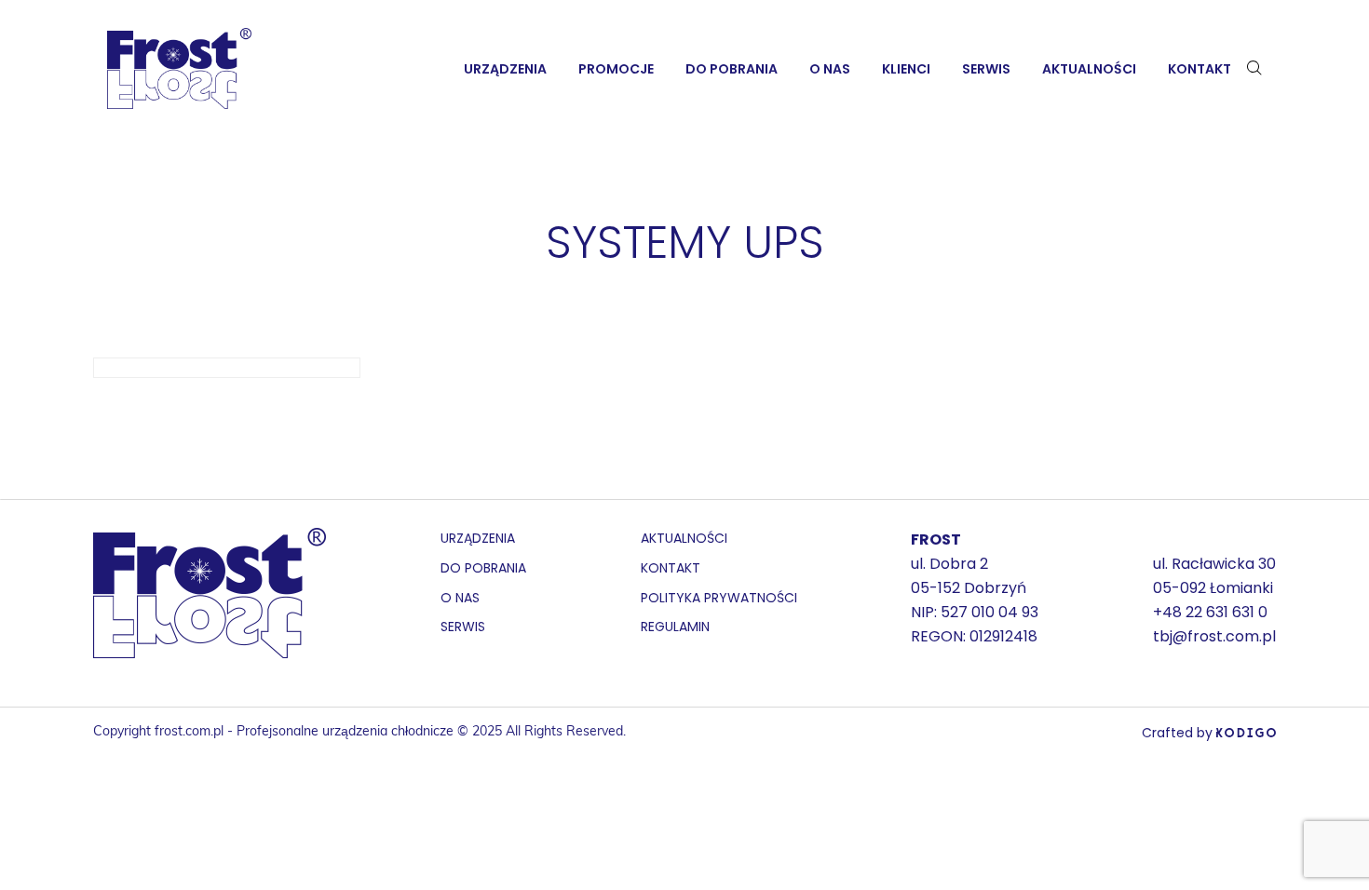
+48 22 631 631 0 (1210, 612)
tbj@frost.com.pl (1214, 636)
